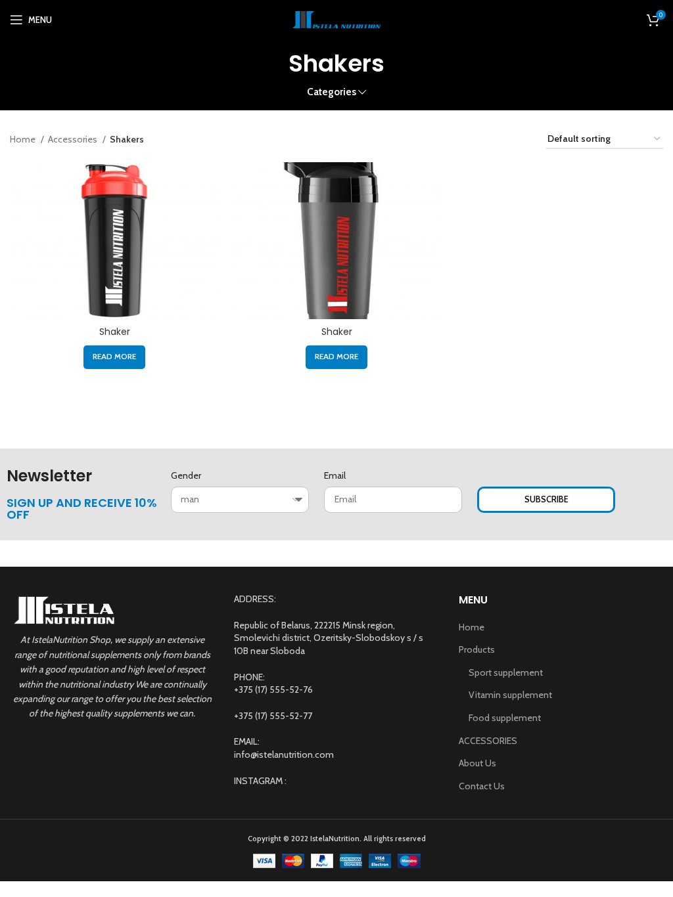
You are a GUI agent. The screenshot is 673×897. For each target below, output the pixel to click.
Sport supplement (506, 672)
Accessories (73, 139)
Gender (186, 475)
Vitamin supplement (510, 695)
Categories (331, 92)
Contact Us (482, 786)
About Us (477, 763)
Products (477, 649)
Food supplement (505, 718)
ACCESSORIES (488, 741)
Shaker (114, 331)
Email (335, 475)
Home (23, 139)
